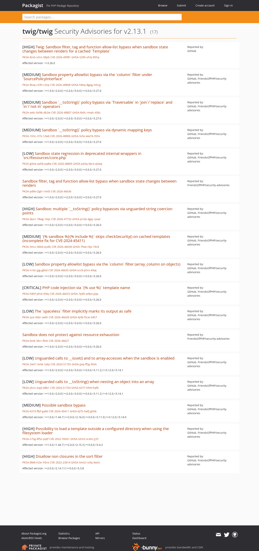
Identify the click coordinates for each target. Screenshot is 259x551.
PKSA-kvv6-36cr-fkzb (35, 341)
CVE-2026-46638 (62, 246)
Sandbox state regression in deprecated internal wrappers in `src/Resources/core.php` (81, 155)
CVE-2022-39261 (59, 439)
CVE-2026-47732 (61, 219)
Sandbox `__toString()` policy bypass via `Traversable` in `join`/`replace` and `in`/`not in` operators (97, 104)
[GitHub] (235, 534)
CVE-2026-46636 (61, 191)
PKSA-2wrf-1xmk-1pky (36, 364)
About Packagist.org (33, 533)
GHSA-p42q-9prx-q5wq (87, 163)
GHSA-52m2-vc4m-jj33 (84, 439)
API (97, 533)
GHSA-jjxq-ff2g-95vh (84, 364)
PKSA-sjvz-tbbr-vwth (35, 317)
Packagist (32, 5)
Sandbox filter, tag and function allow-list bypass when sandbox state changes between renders (99, 183)
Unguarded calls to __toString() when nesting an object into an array (94, 381)
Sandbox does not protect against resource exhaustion (70, 334)
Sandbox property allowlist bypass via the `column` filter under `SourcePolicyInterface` (87, 76)
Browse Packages (69, 538)
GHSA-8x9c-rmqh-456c (86, 112)
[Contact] (218, 534)
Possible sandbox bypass (64, 405)
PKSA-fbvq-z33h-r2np (35, 85)
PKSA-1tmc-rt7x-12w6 (35, 136)
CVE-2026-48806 (60, 136)
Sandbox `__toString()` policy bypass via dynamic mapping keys (97, 129)
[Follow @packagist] (226, 534)
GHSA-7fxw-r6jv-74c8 (86, 246)
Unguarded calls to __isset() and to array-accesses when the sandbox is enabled (104, 358)
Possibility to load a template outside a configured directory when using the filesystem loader (95, 430)
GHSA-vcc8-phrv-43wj (83, 270)
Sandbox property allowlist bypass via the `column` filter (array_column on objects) (107, 264)
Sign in (228, 5)
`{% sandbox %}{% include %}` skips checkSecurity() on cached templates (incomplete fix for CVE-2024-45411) (96, 238)
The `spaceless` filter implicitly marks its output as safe (83, 311)
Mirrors (100, 538)
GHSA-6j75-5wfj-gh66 (83, 411)
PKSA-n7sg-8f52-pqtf (35, 439)
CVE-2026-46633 (60, 293)
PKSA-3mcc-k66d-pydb (36, 246)
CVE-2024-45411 (59, 411)
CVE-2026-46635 (58, 270)
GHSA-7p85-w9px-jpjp (84, 293)
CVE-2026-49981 (60, 57)
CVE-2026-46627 (59, 341)
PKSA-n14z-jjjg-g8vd (35, 270)
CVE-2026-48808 (60, 85)
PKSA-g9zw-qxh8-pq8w (36, 163)
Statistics (64, 533)
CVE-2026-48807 (61, 112)
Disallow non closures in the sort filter (69, 456)
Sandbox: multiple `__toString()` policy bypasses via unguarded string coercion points (97, 211)
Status (136, 533)
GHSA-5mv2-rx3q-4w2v (85, 462)
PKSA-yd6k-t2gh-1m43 (36, 191)
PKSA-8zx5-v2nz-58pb (36, 57)
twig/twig (37, 31)
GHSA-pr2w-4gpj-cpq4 (86, 219)
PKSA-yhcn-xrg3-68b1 (35, 388)
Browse (162, 5)
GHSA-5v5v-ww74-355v (85, 136)
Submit (181, 5)
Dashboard (139, 538)
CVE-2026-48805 (62, 163)
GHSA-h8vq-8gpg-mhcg (86, 85)
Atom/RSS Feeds (31, 538)
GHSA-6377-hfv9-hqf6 (85, 388)
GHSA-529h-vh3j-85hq (85, 57)
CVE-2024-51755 (61, 364)
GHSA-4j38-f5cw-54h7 (83, 317)
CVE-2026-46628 (59, 317)
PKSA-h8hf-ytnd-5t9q (35, 293)
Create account (205, 5)
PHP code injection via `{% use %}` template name (86, 287)
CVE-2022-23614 (60, 462)
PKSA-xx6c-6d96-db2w (36, 112)
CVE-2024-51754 (60, 388)
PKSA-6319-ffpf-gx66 (35, 411)
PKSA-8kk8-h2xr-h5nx (35, 462)
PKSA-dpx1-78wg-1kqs (36, 219)
